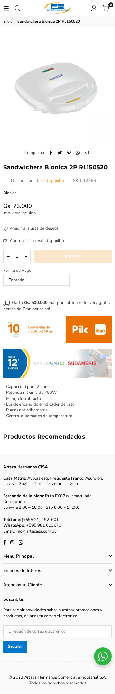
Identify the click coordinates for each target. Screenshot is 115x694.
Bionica (10, 193)
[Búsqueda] (17, 8)
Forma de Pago (17, 270)
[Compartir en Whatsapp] (78, 153)
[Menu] (6, 8)
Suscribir (15, 646)
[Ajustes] (94, 8)
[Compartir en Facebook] (51, 153)
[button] (106, 8)
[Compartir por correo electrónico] (87, 153)
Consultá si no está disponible (37, 241)
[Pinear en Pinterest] (69, 153)
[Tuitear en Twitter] (60, 153)
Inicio (7, 21)
